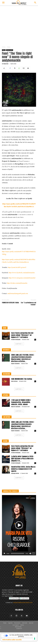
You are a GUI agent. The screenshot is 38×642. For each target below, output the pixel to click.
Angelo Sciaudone (15, 363)
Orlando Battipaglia (15, 339)
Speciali (31, 623)
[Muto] (30, 553)
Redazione (5, 64)
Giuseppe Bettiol (15, 473)
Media (22, 625)
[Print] (28, 68)
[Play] (4, 553)
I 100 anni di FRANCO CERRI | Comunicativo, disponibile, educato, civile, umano (21, 402)
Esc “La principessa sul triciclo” (28, 304)
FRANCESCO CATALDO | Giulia (10, 303)
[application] (19, 525)
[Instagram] (16, 616)
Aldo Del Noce (14, 381)
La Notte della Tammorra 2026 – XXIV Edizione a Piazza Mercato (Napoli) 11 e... (22, 458)
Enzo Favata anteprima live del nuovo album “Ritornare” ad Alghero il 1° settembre (22, 335)
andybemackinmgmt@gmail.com (18, 293)
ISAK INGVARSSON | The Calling (21, 379)
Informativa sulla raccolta (12, 640)
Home (3, 47)
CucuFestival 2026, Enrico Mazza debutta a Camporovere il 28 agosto (23, 469)
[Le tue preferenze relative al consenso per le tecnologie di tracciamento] (34, 638)
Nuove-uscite (9, 50)
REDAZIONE (18, 627)
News (8, 47)
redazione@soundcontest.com (22, 602)
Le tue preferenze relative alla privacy (21, 635)
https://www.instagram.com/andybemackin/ (22, 278)
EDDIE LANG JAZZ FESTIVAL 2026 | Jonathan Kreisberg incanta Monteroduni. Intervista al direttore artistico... (22, 358)
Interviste (24, 623)
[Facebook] (10, 68)
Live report (16, 625)
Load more (18, 344)
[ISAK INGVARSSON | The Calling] (6, 382)
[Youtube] (27, 616)
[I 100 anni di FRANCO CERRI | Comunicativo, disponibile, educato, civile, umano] (6, 403)
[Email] (23, 68)
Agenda (10, 623)
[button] (3, 2)
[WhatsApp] (19, 68)
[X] (14, 68)
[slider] (17, 553)
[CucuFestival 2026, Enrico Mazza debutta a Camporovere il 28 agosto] (6, 470)
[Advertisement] (19, 25)
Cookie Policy (24, 598)
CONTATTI (19, 628)
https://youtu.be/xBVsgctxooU (17, 267)
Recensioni (17, 623)
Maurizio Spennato (15, 406)
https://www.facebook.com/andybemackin (22, 272)
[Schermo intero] (33, 553)
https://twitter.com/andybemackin (17, 283)
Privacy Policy (14, 598)
